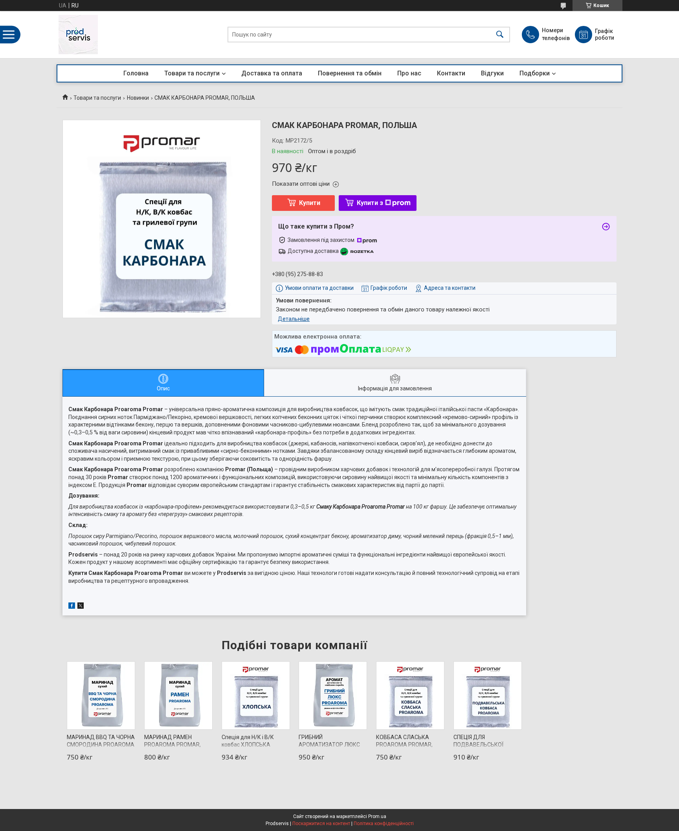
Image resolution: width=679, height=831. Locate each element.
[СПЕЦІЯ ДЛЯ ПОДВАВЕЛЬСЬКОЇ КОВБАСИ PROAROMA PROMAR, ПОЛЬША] (487, 695)
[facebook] (71, 607)
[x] (80, 607)
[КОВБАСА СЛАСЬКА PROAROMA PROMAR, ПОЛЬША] (410, 695)
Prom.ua (377, 816)
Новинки (138, 98)
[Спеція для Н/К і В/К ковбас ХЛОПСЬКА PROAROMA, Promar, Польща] (256, 695)
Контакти (451, 73)
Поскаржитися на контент (321, 823)
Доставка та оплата (271, 73)
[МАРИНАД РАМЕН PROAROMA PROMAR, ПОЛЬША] (178, 695)
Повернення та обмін (350, 73)
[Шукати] (499, 34)
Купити (309, 203)
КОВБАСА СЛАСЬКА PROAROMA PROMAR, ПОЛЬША (404, 745)
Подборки (534, 73)
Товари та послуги (192, 73)
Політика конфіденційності (384, 823)
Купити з (370, 203)
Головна (136, 73)
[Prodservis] (78, 34)
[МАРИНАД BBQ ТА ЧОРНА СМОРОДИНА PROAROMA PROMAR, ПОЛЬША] (101, 695)
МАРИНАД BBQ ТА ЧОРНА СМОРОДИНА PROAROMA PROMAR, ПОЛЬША (101, 745)
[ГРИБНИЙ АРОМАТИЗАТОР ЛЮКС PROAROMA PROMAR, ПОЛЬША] (333, 695)
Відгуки (492, 73)
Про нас (409, 73)
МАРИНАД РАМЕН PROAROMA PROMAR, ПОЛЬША (172, 745)
